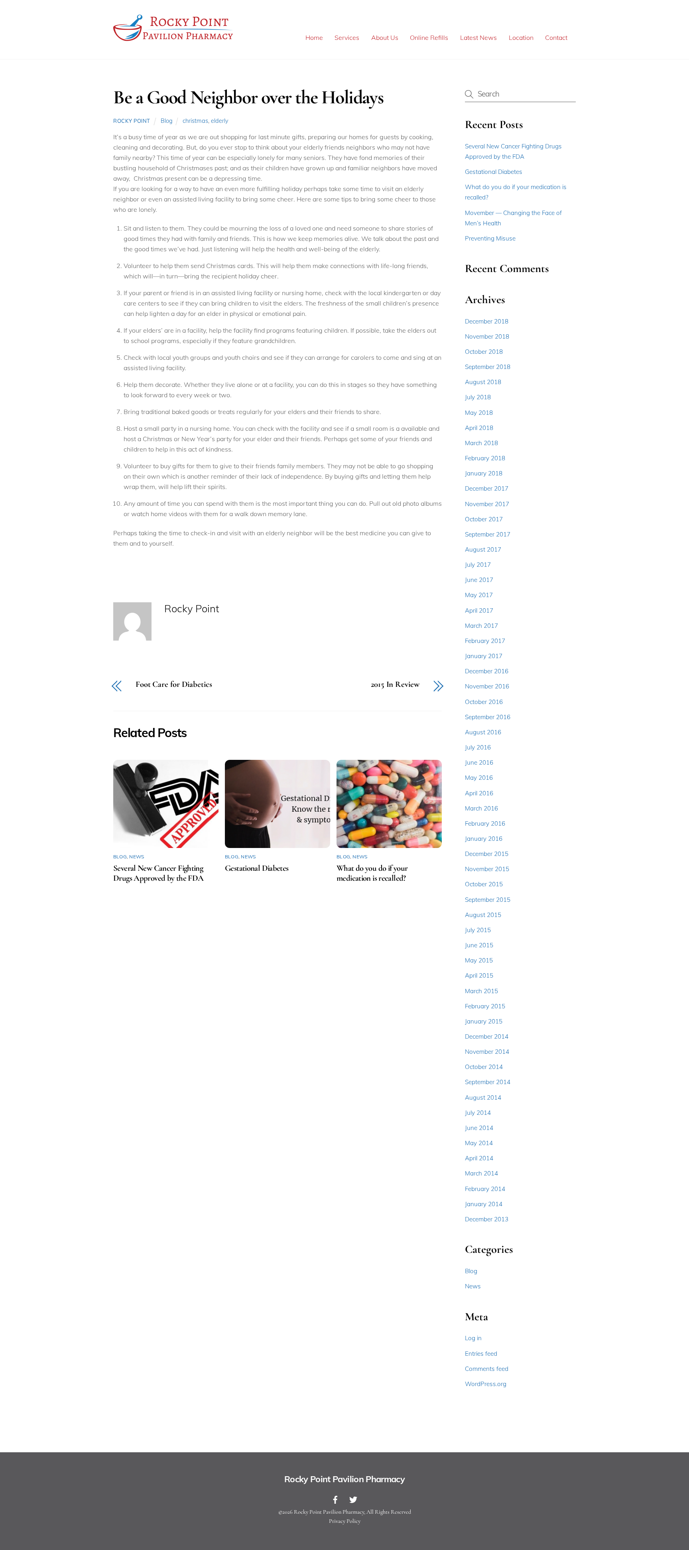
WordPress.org (485, 1384)
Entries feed (481, 1353)
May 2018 (479, 412)
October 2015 (484, 884)
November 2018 (487, 336)
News (136, 857)
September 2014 (487, 1082)
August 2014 (483, 1097)
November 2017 (487, 504)
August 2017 (483, 549)
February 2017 (485, 641)
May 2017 (479, 595)
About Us (384, 37)
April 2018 (479, 428)
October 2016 (484, 702)
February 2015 (485, 1006)
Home (314, 37)
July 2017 (478, 564)
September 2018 (487, 367)
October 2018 (484, 351)
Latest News (478, 37)
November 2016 (487, 686)
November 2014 (487, 1051)
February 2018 (485, 458)
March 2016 (481, 808)
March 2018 (481, 443)
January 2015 (483, 1021)
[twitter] (353, 1498)
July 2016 (478, 747)
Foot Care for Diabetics (174, 684)
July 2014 (478, 1112)
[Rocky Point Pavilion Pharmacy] (173, 40)
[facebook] (335, 1498)
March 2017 (481, 625)
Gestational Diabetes (257, 868)
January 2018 (483, 473)
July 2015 (478, 930)
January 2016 (483, 838)
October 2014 (484, 1067)
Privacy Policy (344, 1521)
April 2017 (479, 610)
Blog (167, 120)
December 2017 (486, 488)
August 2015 (483, 915)
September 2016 (487, 717)
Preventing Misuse (490, 238)
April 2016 (479, 793)
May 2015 (479, 960)
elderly (219, 120)
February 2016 (485, 823)
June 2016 (479, 762)
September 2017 (487, 534)
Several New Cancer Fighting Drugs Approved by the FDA (158, 873)
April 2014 (479, 1158)
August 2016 (483, 732)
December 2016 (486, 671)
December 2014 (486, 1036)
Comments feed (486, 1369)
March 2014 (481, 1173)
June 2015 (479, 945)
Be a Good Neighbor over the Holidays (248, 97)
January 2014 (483, 1204)
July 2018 (478, 397)
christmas (195, 120)
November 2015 (487, 869)
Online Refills (429, 37)
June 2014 (479, 1128)
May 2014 (479, 1143)
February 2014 (485, 1189)
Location (521, 37)
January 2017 (483, 656)
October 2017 (484, 519)
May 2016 (479, 777)
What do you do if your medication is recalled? (372, 873)
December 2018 (486, 321)
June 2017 (479, 580)
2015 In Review (395, 684)
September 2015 (487, 899)
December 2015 (486, 854)
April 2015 (479, 975)
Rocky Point (131, 121)
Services (347, 37)
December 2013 (486, 1219)
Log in (473, 1338)
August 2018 (483, 382)
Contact (556, 37)
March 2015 (481, 991)
